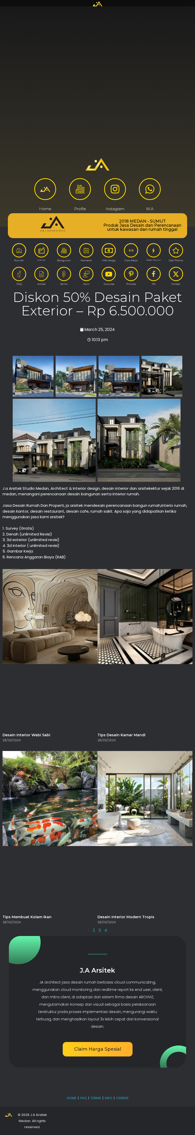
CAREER (122, 1098)
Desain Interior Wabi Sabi (26, 735)
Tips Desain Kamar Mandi (121, 735)
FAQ (83, 1098)
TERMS (96, 1098)
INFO (108, 1098)
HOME (71, 1098)
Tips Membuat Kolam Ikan (27, 917)
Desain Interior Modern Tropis (126, 917)
